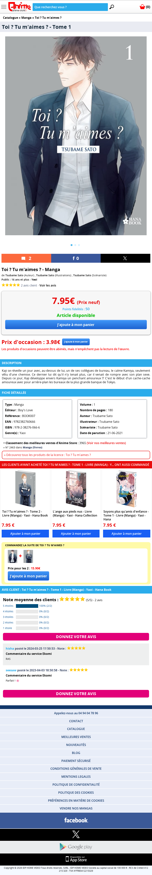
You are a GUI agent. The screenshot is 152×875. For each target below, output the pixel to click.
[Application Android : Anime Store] (76, 847)
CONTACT (76, 721)
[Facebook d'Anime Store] (76, 820)
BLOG (76, 753)
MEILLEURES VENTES (76, 737)
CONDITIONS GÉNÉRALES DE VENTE (76, 769)
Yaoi (34, 279)
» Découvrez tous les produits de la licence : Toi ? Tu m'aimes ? (47, 455)
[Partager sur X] (125, 258)
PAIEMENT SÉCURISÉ (76, 761)
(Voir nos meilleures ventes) (106, 443)
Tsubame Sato (14, 275)
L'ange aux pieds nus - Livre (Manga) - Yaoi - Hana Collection (75, 513)
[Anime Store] (19, 6)
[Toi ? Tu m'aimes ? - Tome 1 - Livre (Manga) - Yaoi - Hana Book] (12, 562)
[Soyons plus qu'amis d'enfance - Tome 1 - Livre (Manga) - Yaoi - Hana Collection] (126, 488)
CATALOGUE (76, 729)
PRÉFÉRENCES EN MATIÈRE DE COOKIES (76, 801)
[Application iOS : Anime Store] (76, 859)
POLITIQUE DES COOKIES (76, 793)
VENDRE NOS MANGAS (76, 808)
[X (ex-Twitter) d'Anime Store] (76, 834)
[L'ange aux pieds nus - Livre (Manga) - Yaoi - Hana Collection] (76, 488)
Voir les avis (47, 285)
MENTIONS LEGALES (76, 777)
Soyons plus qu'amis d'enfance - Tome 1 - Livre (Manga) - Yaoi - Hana (126, 515)
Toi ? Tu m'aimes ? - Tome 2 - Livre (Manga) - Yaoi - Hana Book (25, 513)
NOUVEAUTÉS (76, 745)
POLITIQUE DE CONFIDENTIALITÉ (76, 785)
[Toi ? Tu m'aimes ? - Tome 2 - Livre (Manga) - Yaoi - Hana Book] (25, 488)
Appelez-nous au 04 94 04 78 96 (76, 713)
